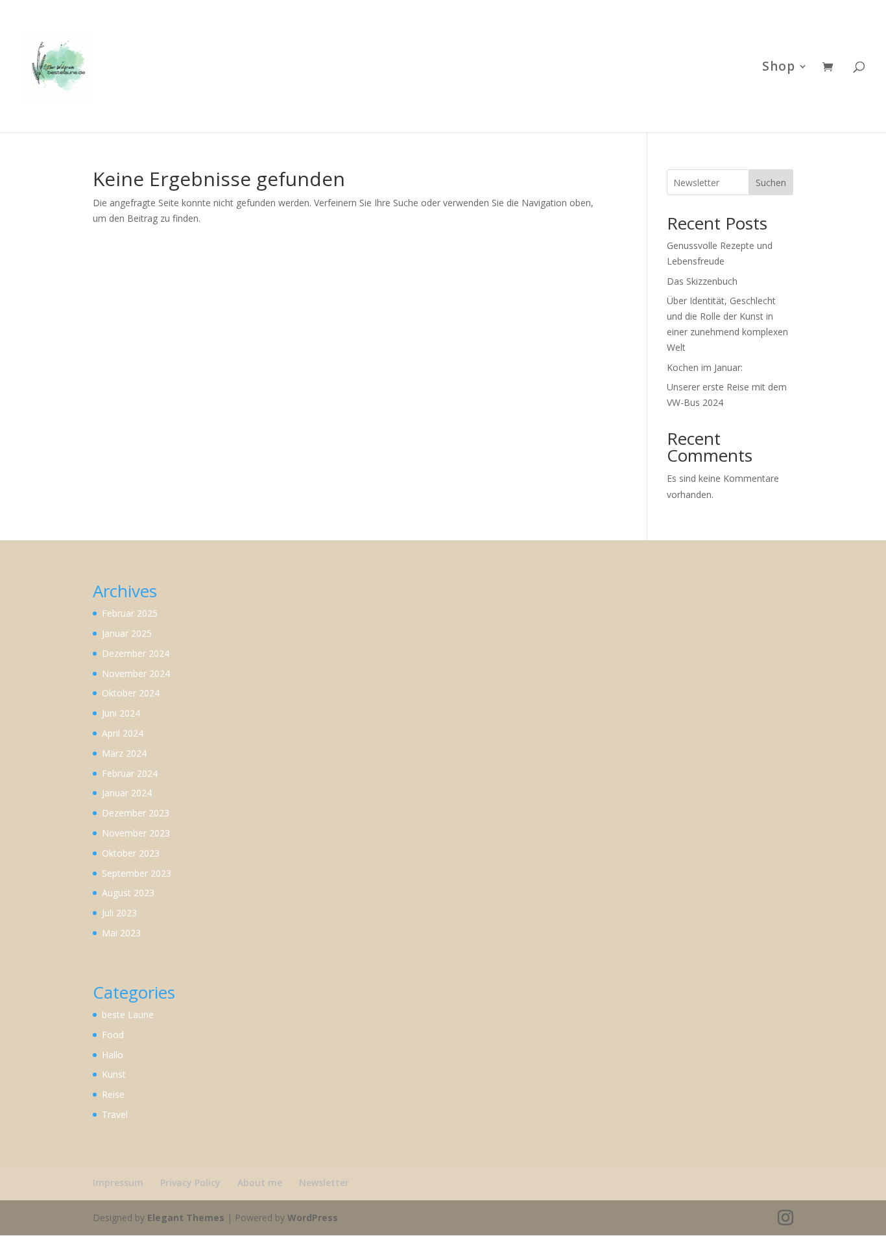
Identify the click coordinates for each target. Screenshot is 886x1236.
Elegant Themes (185, 1217)
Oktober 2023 (131, 853)
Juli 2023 (119, 913)
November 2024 (136, 673)
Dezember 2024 (135, 653)
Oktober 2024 (131, 693)
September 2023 (136, 873)
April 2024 (122, 733)
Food (113, 1034)
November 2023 (136, 833)
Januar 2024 (127, 793)
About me (259, 1182)
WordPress (312, 1217)
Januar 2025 (127, 633)
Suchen (771, 182)
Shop (778, 68)
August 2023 (128, 892)
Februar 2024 (130, 773)
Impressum (118, 1182)
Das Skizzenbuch (703, 281)
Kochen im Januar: (705, 367)
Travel (115, 1114)
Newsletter (324, 1182)
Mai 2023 (121, 933)
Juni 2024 (121, 713)
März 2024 (124, 753)
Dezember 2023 (135, 813)
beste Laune (128, 1014)
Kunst (114, 1074)
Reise (113, 1094)
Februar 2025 (130, 613)
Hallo (112, 1055)
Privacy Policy (190, 1182)
